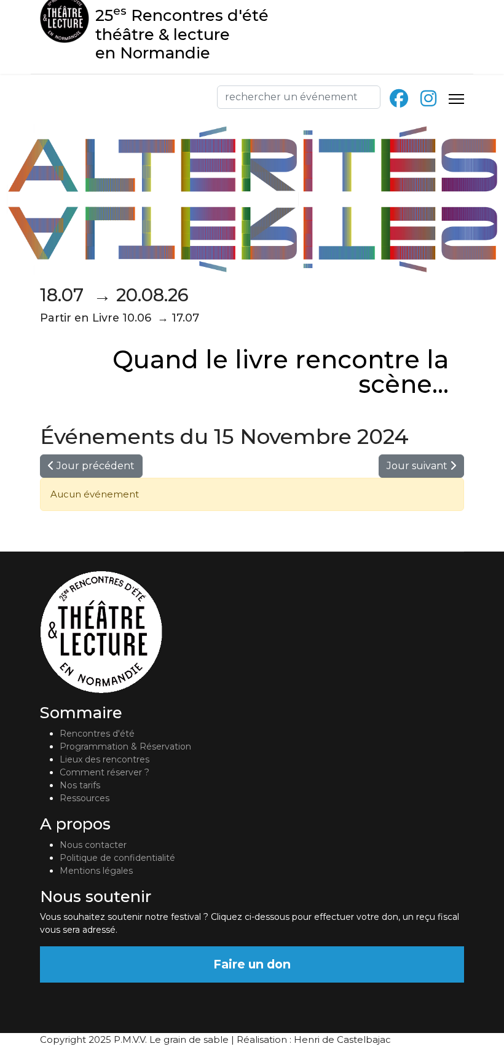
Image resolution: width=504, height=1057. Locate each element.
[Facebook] (399, 98)
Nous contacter (93, 844)
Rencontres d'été (97, 733)
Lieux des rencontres (104, 759)
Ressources (84, 798)
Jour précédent (94, 466)
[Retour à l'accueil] (252, 632)
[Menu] (456, 99)
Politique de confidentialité (117, 857)
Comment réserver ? (104, 772)
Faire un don (252, 964)
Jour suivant (418, 466)
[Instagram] (428, 98)
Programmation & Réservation (125, 746)
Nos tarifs (80, 785)
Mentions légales (96, 870)
